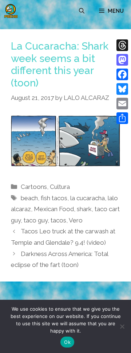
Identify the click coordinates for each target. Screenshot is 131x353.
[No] (122, 326)
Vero (76, 220)
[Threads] (122, 45)
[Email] (122, 103)
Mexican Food (54, 209)
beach (29, 198)
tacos (58, 220)
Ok (67, 342)
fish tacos (54, 198)
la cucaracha (87, 198)
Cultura (60, 186)
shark (84, 209)
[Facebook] (122, 74)
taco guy (36, 220)
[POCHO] (11, 11)
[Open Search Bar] (82, 11)
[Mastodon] (122, 60)
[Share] (122, 118)
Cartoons (34, 186)
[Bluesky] (122, 89)
